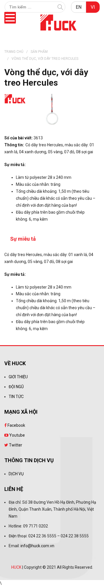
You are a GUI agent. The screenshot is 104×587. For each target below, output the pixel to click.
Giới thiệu (18, 376)
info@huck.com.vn (37, 545)
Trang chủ (13, 52)
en (78, 7)
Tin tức (16, 396)
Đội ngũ (16, 386)
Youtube (16, 435)
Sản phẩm (39, 52)
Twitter (15, 445)
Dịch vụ (16, 473)
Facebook (16, 425)
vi (93, 7)
